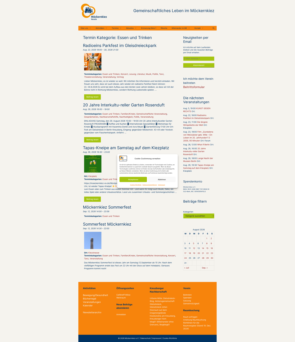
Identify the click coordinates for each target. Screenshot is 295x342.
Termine (115, 28)
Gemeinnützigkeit (191, 303)
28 (203, 258)
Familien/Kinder (128, 114)
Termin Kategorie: (117, 37)
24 (185, 258)
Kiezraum (154, 310)
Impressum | (157, 338)
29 (207, 258)
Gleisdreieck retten (158, 307)
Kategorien (188, 212)
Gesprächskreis (91, 117)
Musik (148, 74)
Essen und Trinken (111, 74)
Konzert (124, 74)
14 (203, 248)
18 (190, 253)
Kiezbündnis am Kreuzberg (162, 316)
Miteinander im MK (179, 28)
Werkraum (121, 298)
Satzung (187, 301)
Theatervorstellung (93, 77)
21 (203, 253)
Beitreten (187, 295)
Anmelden (121, 314)
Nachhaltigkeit (126, 117)
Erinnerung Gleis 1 (148, 28)
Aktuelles (130, 28)
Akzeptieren (133, 179)
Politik (155, 74)
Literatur (141, 74)
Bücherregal (89, 298)
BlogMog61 (164, 324)
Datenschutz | (146, 338)
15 (207, 248)
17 (185, 253)
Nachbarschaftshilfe (109, 117)
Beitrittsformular (194, 87)
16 (212, 248)
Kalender (88, 305)
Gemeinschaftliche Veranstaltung (151, 114)
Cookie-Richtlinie (135, 185)
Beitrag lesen (92, 97)
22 (207, 253)
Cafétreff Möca (123, 295)
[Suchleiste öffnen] (213, 28)
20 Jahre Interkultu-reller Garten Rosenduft (194, 151)
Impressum (161, 185)
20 (199, 253)
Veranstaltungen (92, 302)
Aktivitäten (100, 28)
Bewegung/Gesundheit (95, 295)
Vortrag (120, 77)
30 (212, 258)
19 (194, 253)
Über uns (84, 28)
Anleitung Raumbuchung (194, 320)
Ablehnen (162, 179)
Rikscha (164, 28)
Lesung (132, 74)
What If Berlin (203, 144)
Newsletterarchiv (92, 312)
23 (212, 253)
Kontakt (198, 28)
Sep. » (205, 268)
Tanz (161, 74)
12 (194, 248)
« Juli (186, 268)
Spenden (187, 298)
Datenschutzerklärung (150, 185)
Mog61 (153, 322)
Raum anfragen (190, 317)
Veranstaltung (109, 77)
